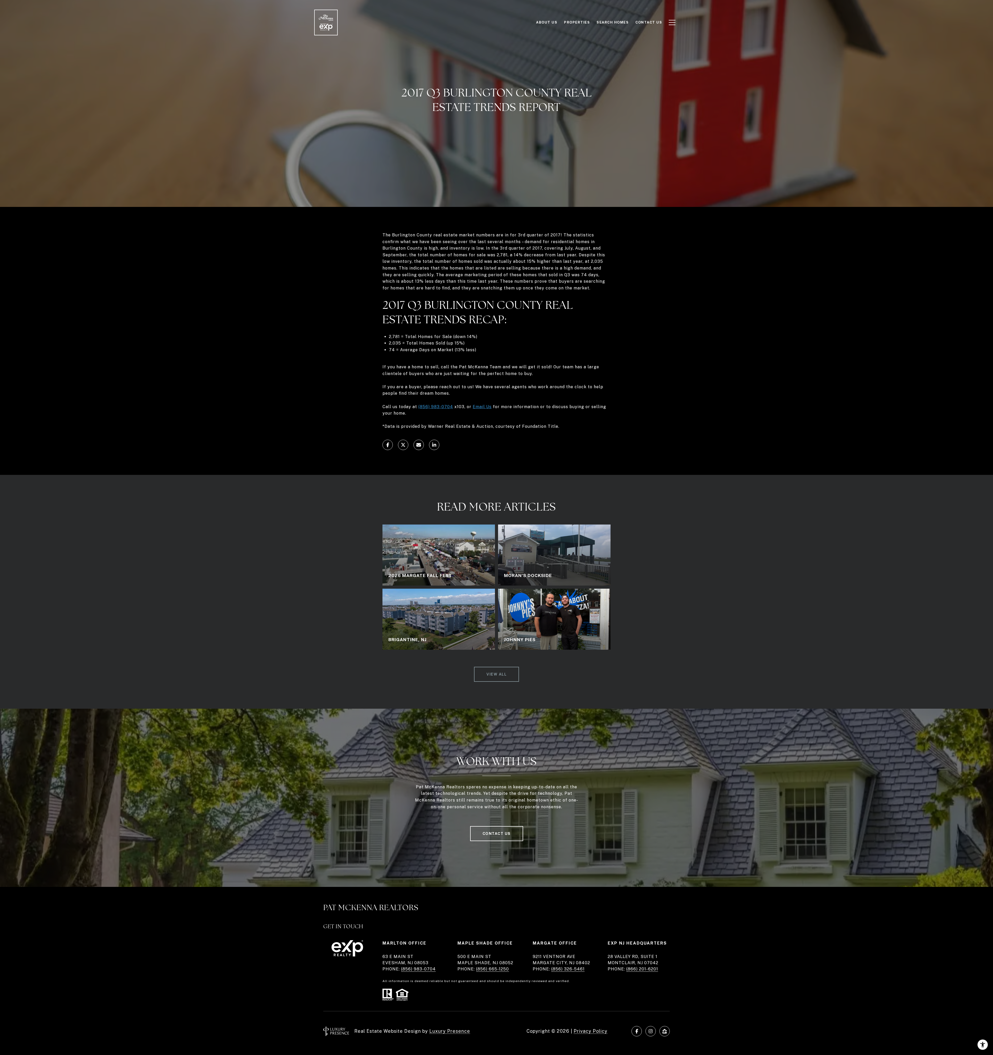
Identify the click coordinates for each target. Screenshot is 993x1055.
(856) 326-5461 (568, 969)
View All (496, 674)
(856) (424, 406)
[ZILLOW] (664, 1031)
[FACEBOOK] (636, 1031)
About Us (546, 22)
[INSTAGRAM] (650, 1031)
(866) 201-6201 (642, 969)
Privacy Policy (590, 1031)
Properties (577, 22)
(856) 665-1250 (492, 969)
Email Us (482, 406)
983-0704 (441, 406)
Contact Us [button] (497, 834)
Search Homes (613, 22)
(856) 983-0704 (418, 969)
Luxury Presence (449, 1031)
